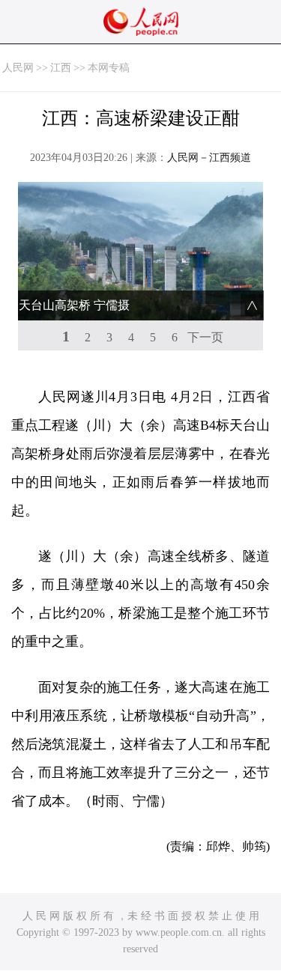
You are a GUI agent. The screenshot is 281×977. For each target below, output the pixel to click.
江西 (60, 67)
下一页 (205, 337)
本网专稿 (109, 67)
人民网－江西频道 (209, 157)
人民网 (18, 67)
